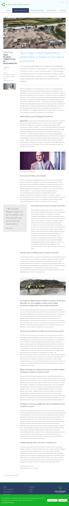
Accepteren (52, 500)
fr (63, 2)
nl (60, 2)
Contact (63, 10)
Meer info (63, 500)
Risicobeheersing (37, 10)
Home (8, 10)
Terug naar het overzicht (11, 475)
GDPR (30, 491)
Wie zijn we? (51, 10)
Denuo (31, 466)
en (66, 2)
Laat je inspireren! (20, 10)
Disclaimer (32, 487)
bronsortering (34, 468)
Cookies (31, 489)
